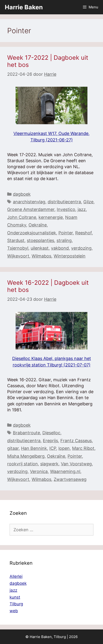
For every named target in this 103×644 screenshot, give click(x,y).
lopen (64, 448)
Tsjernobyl (17, 248)
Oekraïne (38, 224)
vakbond (60, 248)
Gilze (88, 201)
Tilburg (16, 603)
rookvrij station (22, 463)
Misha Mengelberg (26, 456)
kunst (15, 597)
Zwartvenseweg (70, 479)
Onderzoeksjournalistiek (31, 232)
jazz (82, 209)
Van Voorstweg (76, 463)
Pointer (65, 232)
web (14, 610)
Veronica (39, 471)
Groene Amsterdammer (30, 209)
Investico (66, 209)
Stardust (15, 240)
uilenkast (40, 248)
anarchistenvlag (29, 201)
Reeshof (83, 232)
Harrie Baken (24, 7)
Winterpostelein (70, 255)
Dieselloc (51, 432)
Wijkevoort (18, 255)
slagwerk (49, 463)
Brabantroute (26, 432)
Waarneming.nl (65, 471)
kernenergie (51, 217)
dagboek (22, 194)
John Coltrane (21, 217)
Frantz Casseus (76, 440)
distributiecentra (64, 201)
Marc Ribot (83, 448)
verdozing (81, 248)
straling (64, 240)
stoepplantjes (40, 240)
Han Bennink (34, 448)
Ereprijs (50, 440)
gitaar (13, 448)
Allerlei (16, 576)
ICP (52, 448)
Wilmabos (41, 255)
